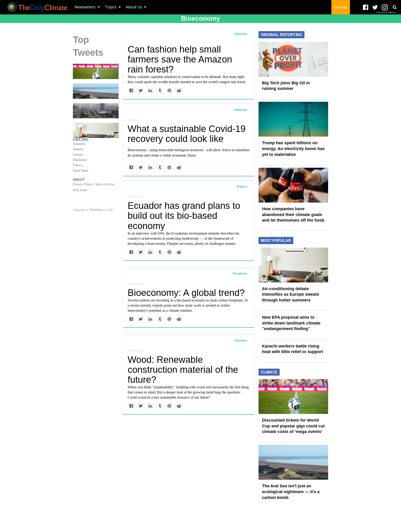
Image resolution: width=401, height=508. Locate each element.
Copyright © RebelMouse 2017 (93, 210)
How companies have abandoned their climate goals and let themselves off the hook (293, 214)
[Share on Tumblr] (159, 90)
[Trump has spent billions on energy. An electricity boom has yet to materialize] (293, 119)
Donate (340, 7)
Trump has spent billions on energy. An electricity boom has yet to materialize (293, 149)
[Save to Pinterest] (169, 90)
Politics (242, 186)
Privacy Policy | (83, 184)
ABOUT (78, 179)
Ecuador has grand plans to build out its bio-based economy (184, 215)
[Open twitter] (375, 7)
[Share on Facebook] (131, 90)
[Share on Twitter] (140, 90)
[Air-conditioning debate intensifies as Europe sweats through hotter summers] (293, 264)
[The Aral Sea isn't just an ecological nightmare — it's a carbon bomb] (96, 90)
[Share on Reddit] (178, 90)
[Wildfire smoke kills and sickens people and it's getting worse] (96, 110)
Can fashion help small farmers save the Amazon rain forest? (180, 59)
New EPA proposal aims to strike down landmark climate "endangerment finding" (291, 323)
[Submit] (394, 7)
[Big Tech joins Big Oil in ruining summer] (293, 58)
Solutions (240, 34)
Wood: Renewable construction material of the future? (183, 369)
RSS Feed (80, 190)
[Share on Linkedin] (150, 90)
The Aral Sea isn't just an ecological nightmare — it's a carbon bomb (291, 492)
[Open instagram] (385, 7)
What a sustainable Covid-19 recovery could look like (187, 134)
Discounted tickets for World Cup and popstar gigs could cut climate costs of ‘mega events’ (293, 426)
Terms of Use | (105, 184)
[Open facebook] (366, 7)
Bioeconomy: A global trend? (186, 293)
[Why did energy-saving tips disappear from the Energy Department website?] (96, 130)
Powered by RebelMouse (386, 12)
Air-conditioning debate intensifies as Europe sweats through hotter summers (290, 294)
